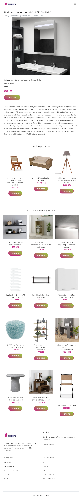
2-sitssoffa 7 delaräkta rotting (41, 179)
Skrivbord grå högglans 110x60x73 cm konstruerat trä (66, 347)
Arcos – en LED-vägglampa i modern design (66, 244)
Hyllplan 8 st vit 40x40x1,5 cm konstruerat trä (15, 296)
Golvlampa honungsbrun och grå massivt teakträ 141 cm (66, 180)
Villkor (45, 470)
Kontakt (45, 466)
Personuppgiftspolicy (51, 474)
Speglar (34, 80)
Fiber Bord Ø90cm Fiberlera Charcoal (15, 399)
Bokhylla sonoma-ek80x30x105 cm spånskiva (41, 347)
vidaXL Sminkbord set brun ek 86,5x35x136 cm (41, 399)
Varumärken (8, 478)
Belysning (7, 462)
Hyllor (39, 80)
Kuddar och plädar (11, 470)
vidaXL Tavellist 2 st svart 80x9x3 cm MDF (15, 243)
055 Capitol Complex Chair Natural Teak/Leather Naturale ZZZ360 (15, 181)
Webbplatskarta (49, 478)
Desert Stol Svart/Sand (67, 406)
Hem (6, 16)
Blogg (45, 462)
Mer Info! (12, 97)
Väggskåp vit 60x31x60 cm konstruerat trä (67, 296)
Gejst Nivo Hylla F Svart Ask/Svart (41, 296)
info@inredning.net (49, 444)
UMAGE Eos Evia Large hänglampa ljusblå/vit (15, 346)
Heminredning (25, 80)
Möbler (16, 80)
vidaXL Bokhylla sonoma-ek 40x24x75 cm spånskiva (41, 244)
